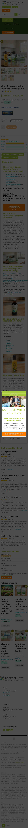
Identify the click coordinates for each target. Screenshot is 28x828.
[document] (14, 414)
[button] (1, 391)
